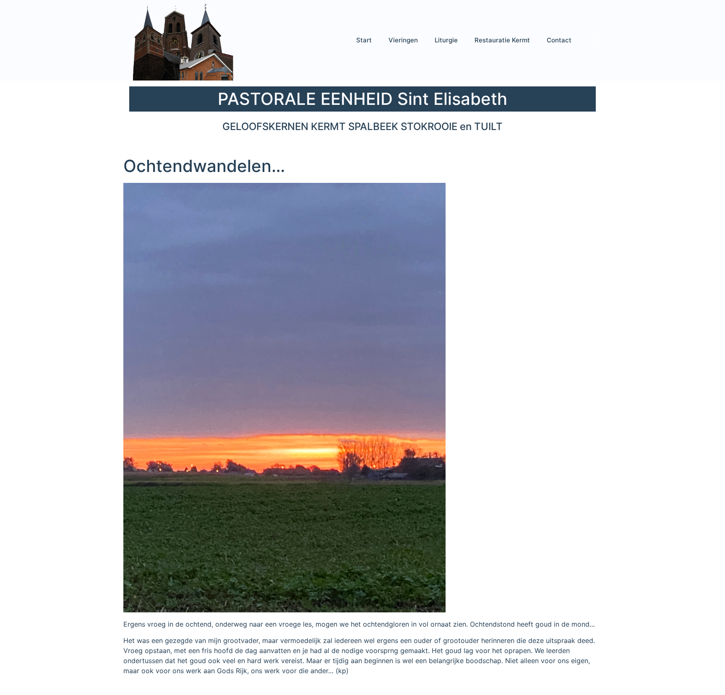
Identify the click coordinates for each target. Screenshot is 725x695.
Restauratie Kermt (502, 40)
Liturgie (446, 40)
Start (364, 40)
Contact (559, 40)
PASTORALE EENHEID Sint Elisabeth (362, 99)
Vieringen (403, 40)
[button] (593, 40)
